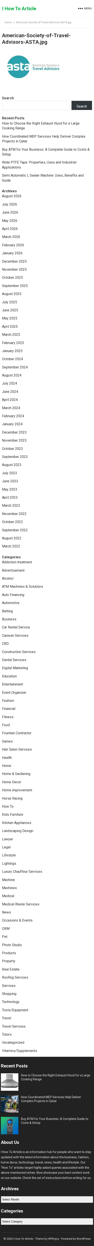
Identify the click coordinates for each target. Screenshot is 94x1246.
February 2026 (13, 245)
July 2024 (9, 383)
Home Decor (11, 782)
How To (8, 806)
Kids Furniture (12, 814)
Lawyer (7, 839)
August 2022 (11, 538)
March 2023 (11, 505)
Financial (8, 709)
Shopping (9, 994)
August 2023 (11, 465)
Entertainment (12, 684)
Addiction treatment (17, 562)
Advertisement (13, 570)
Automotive (10, 603)
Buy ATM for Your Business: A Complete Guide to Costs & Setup (54, 1120)
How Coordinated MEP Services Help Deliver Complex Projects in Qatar (51, 1099)
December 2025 (14, 261)
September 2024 (15, 367)
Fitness (8, 717)
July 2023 (9, 473)
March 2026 (11, 237)
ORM (6, 929)
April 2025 (10, 326)
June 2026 (10, 212)
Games (7, 741)
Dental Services (14, 660)
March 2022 (11, 546)
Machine (8, 880)
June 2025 (10, 310)
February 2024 (13, 416)
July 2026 (9, 204)
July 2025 (9, 302)
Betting (7, 611)
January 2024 (12, 424)
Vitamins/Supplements (19, 1051)
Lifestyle (9, 855)
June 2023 (10, 481)
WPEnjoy (53, 1238)
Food (6, 725)
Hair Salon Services (17, 749)
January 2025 (12, 351)
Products (9, 953)
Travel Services (14, 1026)
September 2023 (15, 457)
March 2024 (11, 408)
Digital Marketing (15, 668)
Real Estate (10, 969)
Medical (8, 896)
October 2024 (12, 359)
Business (9, 619)
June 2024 (10, 392)
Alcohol (7, 578)
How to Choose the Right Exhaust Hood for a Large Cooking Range (55, 1077)
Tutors (7, 1034)
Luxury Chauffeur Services (22, 871)
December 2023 (14, 432)
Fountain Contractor (16, 733)
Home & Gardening (16, 774)
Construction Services (19, 652)
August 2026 (11, 196)
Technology (10, 1002)
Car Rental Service (16, 627)
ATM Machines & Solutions (22, 586)
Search (8, 98)
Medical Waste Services (20, 904)
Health (7, 758)
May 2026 (9, 221)
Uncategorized (13, 1042)
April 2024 (10, 400)
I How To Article (19, 8)
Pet (4, 937)
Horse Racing (12, 798)
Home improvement (17, 790)
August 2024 (11, 375)
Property (8, 961)
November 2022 (14, 514)
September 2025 (15, 286)
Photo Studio (12, 945)
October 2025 (12, 277)
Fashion (8, 701)
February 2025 (13, 343)
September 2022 (15, 530)
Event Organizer (14, 693)
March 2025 (11, 335)
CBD (5, 644)
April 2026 (10, 229)
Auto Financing (13, 595)
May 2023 (9, 489)
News (6, 912)
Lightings (9, 863)
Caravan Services (15, 635)
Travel (6, 1018)
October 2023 (12, 449)
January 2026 (12, 253)
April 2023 (10, 497)
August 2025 (11, 294)
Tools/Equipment (15, 1010)
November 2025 (14, 269)
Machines (9, 888)
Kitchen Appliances (16, 823)
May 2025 (9, 318)
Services (9, 986)
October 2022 (12, 522)
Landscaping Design (17, 831)
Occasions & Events (17, 920)
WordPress (84, 1238)
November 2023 (14, 440)
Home (8, 22)
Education (9, 676)
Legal (6, 847)
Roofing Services (15, 977)
